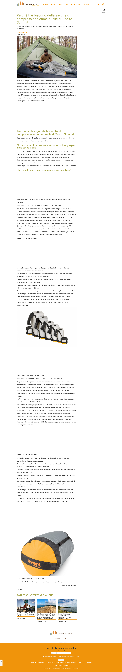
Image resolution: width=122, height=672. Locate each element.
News (86, 4)
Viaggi (53, 4)
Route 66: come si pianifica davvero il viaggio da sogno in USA (26, 614)
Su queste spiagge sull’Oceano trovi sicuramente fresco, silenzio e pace (64, 616)
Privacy (1, 663)
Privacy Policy (47, 668)
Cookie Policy (56, 668)
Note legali (76, 668)
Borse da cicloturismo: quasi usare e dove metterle (44, 582)
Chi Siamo (57, 638)
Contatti (65, 638)
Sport (45, 4)
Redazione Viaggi (22, 32)
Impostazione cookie (61, 642)
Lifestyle (77, 4)
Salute (68, 4)
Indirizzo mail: (61, 651)
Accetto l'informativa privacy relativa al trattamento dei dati (61, 656)
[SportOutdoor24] (61, 632)
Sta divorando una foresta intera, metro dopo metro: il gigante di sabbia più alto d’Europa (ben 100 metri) (46, 616)
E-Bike (61, 4)
